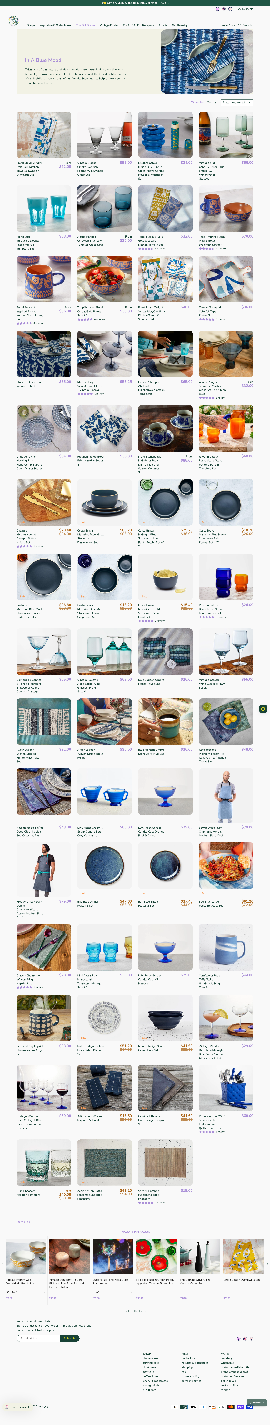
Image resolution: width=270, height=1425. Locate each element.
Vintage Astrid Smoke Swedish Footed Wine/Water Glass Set (90, 169)
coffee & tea (151, 1376)
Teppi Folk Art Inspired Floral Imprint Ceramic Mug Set (30, 313)
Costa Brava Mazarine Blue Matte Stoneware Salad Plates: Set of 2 (212, 536)
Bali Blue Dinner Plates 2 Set (87, 903)
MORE (225, 1354)
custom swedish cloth (235, 1367)
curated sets (151, 1363)
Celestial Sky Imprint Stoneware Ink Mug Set (30, 1050)
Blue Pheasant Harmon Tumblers (28, 1193)
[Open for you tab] (263, 709)
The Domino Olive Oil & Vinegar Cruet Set (195, 1281)
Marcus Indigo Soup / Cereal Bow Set (151, 1048)
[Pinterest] (224, 9)
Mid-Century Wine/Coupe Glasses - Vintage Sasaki (90, 386)
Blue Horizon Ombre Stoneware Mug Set (151, 751)
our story (226, 1358)
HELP (185, 1354)
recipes (225, 1390)
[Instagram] (230, 9)
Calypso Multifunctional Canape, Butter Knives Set (26, 536)
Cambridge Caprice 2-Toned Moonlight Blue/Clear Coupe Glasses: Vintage (29, 686)
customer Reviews (232, 1376)
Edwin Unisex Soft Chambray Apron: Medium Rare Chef (211, 831)
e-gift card (150, 1390)
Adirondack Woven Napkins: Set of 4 (89, 1118)
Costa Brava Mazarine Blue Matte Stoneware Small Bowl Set (151, 611)
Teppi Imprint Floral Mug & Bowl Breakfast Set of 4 (212, 240)
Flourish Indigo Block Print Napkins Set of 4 (90, 460)
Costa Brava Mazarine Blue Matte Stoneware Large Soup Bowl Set (90, 611)
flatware (148, 1372)
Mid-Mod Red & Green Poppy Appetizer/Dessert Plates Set (155, 1281)
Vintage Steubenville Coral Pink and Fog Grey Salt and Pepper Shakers (66, 1283)
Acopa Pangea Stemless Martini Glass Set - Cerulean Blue (212, 388)
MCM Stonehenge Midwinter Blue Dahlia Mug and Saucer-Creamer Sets (149, 464)
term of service (191, 1381)
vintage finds (151, 1385)
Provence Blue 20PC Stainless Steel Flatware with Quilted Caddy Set (212, 1122)
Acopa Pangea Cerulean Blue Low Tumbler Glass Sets (90, 240)
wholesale (227, 1363)
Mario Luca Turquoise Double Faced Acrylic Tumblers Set (28, 242)
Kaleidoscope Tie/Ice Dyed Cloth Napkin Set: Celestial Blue (30, 831)
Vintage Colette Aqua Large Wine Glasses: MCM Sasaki (88, 686)
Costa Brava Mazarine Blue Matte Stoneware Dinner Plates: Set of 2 (30, 611)
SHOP (147, 1354)
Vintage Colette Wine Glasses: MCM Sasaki (212, 683)
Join (233, 25)
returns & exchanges (195, 1363)
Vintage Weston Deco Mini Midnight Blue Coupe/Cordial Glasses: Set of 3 (211, 1052)
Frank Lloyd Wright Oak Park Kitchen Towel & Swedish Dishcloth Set (29, 169)
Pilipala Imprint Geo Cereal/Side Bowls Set (20, 1281)
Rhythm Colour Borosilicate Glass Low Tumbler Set (210, 609)
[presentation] (2, 1263)
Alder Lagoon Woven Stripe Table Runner (90, 753)
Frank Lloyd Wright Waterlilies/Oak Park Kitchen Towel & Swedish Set (151, 313)
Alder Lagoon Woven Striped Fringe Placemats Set (28, 755)
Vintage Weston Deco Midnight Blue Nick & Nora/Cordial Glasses (29, 1122)
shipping (187, 1367)
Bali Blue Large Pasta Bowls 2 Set (211, 903)
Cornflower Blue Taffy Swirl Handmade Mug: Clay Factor (209, 981)
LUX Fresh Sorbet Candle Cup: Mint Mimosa (149, 979)
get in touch (228, 1381)
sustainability (229, 1385)
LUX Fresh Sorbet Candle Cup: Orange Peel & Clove (151, 831)
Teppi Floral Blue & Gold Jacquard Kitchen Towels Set (150, 240)
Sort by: (212, 102)
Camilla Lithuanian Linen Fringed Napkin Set (151, 1120)
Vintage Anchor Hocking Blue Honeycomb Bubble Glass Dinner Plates (29, 462)
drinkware (149, 1367)
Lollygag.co (44, 1406)
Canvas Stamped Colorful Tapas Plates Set (210, 311)
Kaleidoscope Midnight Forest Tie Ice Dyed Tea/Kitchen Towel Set (212, 755)
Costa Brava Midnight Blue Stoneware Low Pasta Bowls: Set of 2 (151, 538)
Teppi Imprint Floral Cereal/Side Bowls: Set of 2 (90, 311)
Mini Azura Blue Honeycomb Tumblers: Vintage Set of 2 (89, 981)
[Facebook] (218, 9)
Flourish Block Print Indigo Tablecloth (29, 384)
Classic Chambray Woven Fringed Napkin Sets (28, 979)
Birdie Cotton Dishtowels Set (241, 1280)
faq (184, 1372)
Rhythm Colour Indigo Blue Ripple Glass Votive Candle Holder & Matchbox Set (151, 170)
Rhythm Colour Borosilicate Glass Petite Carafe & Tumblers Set (210, 462)
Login (224, 25)
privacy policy (190, 1376)
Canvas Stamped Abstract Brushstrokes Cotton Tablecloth (151, 388)
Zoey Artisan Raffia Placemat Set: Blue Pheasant (89, 1195)
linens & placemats (155, 1381)
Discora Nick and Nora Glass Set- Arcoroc (110, 1281)
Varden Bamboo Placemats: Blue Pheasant (148, 1195)
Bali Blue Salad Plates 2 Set (148, 903)
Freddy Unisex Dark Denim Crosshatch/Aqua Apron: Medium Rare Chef (30, 909)
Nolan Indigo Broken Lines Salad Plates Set (90, 1050)
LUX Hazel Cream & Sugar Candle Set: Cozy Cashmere (90, 831)
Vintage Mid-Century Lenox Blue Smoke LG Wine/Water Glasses (211, 170)
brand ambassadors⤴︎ (234, 1372)
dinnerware (150, 1358)
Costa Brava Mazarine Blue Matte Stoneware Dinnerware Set (90, 536)
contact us (188, 1358)
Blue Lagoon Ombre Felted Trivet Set (151, 682)
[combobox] (247, 25)
